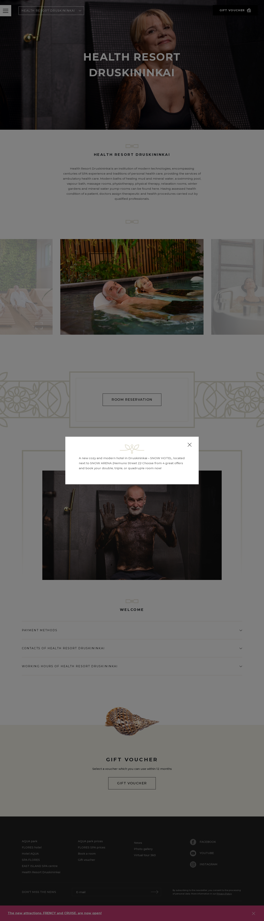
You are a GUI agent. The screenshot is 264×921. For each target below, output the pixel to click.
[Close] (189, 444)
